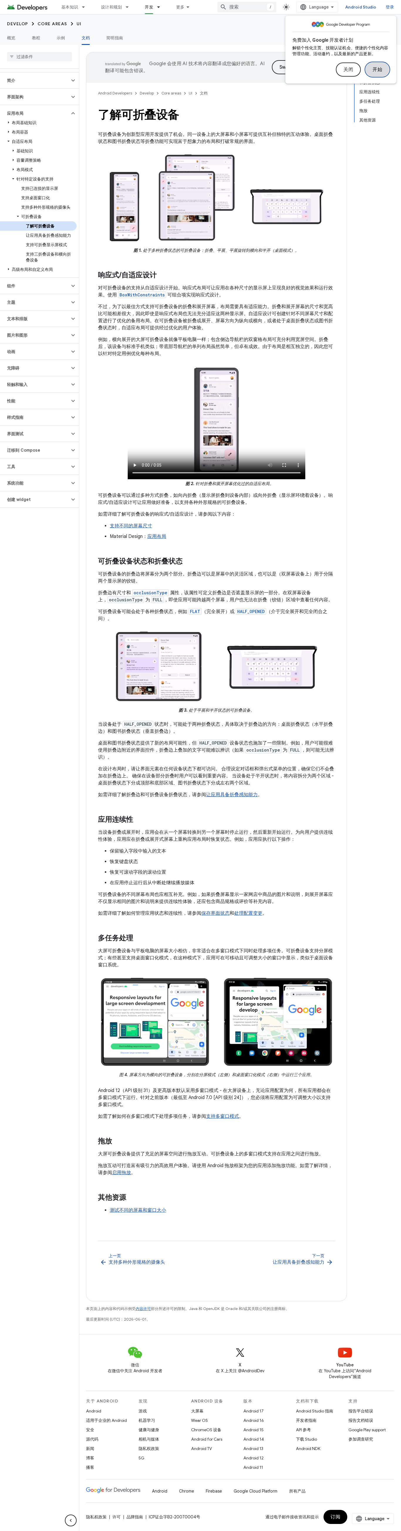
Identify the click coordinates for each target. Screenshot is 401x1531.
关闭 (348, 69)
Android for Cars (206, 1439)
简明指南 (114, 37)
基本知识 (69, 7)
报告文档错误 (360, 1420)
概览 (11, 37)
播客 (90, 1467)
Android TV (201, 1448)
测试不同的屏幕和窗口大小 (138, 1210)
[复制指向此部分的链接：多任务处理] (139, 938)
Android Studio (360, 7)
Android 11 (253, 1467)
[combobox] (247, 7)
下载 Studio (306, 1439)
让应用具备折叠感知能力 (232, 795)
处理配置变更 (248, 913)
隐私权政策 (149, 1448)
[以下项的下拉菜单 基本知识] (86, 7)
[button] (35, 80)
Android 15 (253, 1429)
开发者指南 (306, 1420)
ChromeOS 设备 (206, 1429)
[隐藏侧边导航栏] (71, 1520)
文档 (86, 37)
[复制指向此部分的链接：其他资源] (132, 1197)
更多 (180, 7)
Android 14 (253, 1439)
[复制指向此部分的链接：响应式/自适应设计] (163, 275)
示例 (61, 37)
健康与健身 (149, 1429)
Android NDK (308, 1448)
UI (79, 23)
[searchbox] (39, 56)
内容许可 (143, 1308)
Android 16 (253, 1420)
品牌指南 (135, 1517)
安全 (90, 1429)
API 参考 (303, 1429)
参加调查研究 (360, 1439)
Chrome (186, 1491)
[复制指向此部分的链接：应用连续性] (139, 819)
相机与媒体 (149, 1439)
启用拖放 (121, 1173)
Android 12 (253, 1458)
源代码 (92, 1439)
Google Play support (367, 1429)
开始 (377, 69)
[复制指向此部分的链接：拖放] (118, 1141)
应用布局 (156, 536)
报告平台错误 (360, 1411)
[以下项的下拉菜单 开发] (161, 7)
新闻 (90, 1448)
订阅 (335, 1517)
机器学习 (147, 1420)
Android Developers (115, 93)
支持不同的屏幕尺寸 (131, 526)
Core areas (52, 23)
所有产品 (297, 1491)
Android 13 (253, 1448)
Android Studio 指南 (314, 1411)
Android (93, 1411)
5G (141, 1458)
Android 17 (253, 1411)
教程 (36, 37)
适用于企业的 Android (106, 1420)
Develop (17, 23)
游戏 (143, 1411)
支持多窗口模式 (222, 1116)
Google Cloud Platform (255, 1491)
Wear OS (199, 1420)
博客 (90, 1458)
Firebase (214, 1491)
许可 (116, 1517)
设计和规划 (111, 7)
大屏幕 (197, 1411)
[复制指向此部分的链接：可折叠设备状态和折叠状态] (188, 561)
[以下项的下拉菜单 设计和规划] (130, 7)
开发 (149, 7)
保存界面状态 (215, 913)
